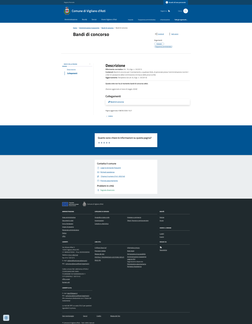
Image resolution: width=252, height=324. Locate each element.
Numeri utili (66, 282)
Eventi (162, 237)
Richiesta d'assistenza (134, 266)
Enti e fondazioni (67, 223)
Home (75, 28)
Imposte (130, 20)
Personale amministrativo (70, 230)
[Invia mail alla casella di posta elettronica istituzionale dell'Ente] (77, 260)
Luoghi (162, 234)
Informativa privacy (133, 247)
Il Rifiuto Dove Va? (101, 247)
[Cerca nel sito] (185, 11)
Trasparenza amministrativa (146, 20)
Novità (84, 19)
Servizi (94, 19)
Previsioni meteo (100, 251)
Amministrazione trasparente (89, 28)
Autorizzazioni (99, 220)
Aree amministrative (69, 217)
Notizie (162, 217)
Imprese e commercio (134, 217)
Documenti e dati (67, 220)
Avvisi (162, 220)
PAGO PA (98, 260)
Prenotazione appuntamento (136, 264)
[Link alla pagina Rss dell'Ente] (161, 247)
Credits (99, 316)
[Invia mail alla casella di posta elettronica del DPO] (72, 293)
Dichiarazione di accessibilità (136, 254)
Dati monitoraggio (68, 316)
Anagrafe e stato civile (102, 217)
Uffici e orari (66, 279)
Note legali (130, 251)
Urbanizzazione (165, 20)
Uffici (63, 236)
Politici (64, 233)
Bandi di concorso (107, 28)
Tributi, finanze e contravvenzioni (138, 220)
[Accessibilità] (6, 317)
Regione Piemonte (69, 2)
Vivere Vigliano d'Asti (109, 19)
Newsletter (163, 250)
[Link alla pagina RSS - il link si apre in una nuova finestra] (169, 11)
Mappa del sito (99, 254)
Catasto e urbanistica (101, 223)
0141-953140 (73, 255)
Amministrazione (71, 19)
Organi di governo (68, 227)
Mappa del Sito (115, 316)
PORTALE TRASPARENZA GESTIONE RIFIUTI (109, 257)
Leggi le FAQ (131, 259)
